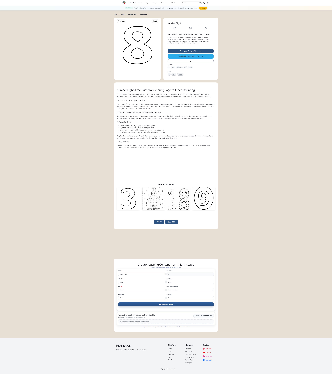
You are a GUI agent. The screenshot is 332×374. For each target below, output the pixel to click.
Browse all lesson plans (203, 316)
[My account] (204, 3)
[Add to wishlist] (191, 60)
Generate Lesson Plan (166, 304)
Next (155, 21)
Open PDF (171, 222)
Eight (173, 74)
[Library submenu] (156, 2)
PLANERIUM (132, 3)
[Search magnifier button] (200, 2)
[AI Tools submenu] (175, 2)
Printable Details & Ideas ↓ (191, 51)
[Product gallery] (137, 45)
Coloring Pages (132, 14)
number (180, 74)
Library (122, 14)
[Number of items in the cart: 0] (207, 3)
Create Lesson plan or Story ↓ (190, 56)
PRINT (159, 222)
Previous (121, 21)
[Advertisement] (166, 163)
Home (115, 14)
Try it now (203, 8)
